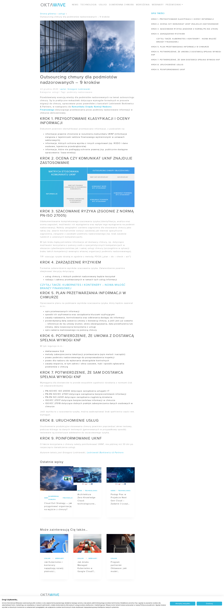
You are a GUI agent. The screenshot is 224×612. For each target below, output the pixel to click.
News (75, 5)
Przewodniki (173, 5)
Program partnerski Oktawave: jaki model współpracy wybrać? (119, 567)
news (46, 498)
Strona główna (48, 14)
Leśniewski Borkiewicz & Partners (105, 453)
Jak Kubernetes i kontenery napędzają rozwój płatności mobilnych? (54, 567)
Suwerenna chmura (121, 5)
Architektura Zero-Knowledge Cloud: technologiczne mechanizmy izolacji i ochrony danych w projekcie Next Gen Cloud (87, 499)
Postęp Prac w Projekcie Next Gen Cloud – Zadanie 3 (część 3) (120, 499)
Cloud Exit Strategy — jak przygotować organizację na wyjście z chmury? (58, 506)
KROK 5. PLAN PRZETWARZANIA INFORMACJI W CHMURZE (180, 47)
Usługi (103, 5)
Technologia (88, 5)
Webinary (158, 5)
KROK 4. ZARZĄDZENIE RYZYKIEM (168, 34)
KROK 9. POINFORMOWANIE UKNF (168, 69)
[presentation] (58, 478)
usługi (61, 14)
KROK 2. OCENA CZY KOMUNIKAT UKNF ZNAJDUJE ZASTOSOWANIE (185, 24)
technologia (68, 498)
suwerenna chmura (53, 498)
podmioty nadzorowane (79, 92)
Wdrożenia (143, 5)
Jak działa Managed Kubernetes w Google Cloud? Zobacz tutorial (86, 567)
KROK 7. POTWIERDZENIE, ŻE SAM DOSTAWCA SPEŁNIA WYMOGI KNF (185, 60)
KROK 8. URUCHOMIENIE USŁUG (167, 65)
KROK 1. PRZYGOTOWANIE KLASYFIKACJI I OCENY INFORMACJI (182, 19)
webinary (59, 558)
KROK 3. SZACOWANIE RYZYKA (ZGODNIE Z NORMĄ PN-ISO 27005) (184, 29)
